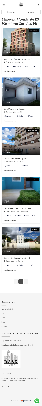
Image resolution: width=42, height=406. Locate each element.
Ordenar (12, 12)
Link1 (3, 313)
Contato (4, 326)
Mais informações (10, 71)
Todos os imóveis (7, 309)
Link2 (3, 318)
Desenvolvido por (16, 400)
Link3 (3, 322)
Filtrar (32, 12)
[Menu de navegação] (4, 4)
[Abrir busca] (38, 5)
